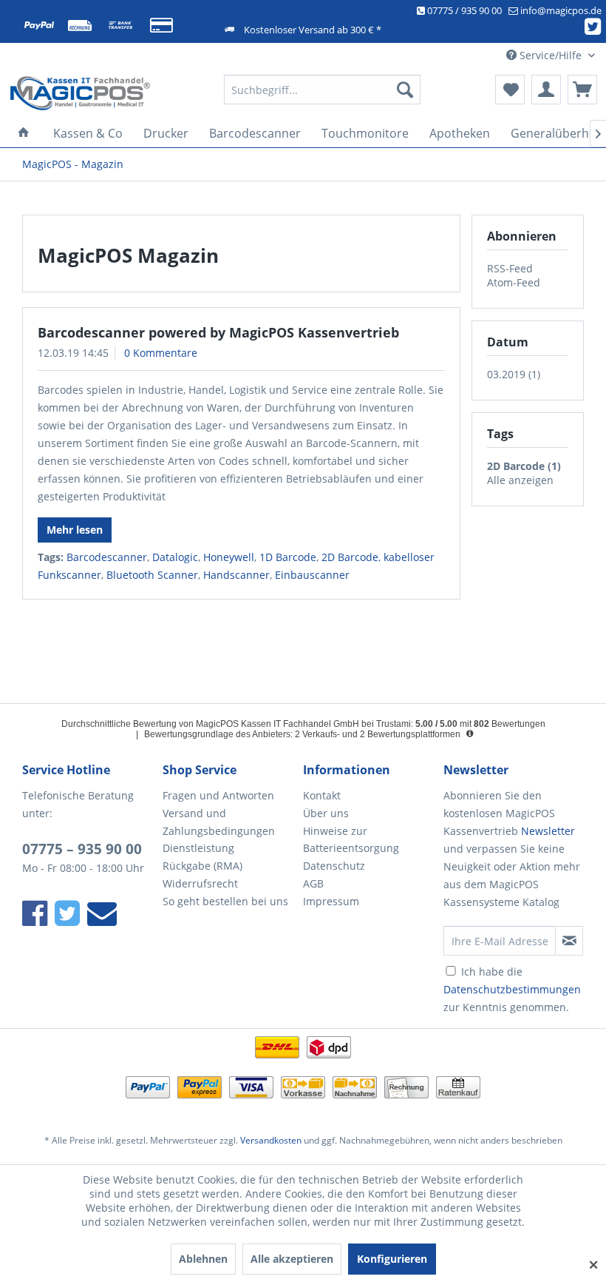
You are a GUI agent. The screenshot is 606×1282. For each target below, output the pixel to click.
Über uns (326, 813)
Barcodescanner (107, 557)
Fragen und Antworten (218, 795)
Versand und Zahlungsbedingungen (219, 822)
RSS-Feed (510, 268)
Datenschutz (334, 866)
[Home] (23, 133)
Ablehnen (203, 1259)
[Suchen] (405, 89)
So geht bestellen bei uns (225, 901)
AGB (313, 883)
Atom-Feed (513, 282)
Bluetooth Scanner (152, 575)
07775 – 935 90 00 (82, 849)
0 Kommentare (160, 353)
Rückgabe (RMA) (202, 866)
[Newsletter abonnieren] (569, 941)
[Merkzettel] (510, 89)
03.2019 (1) (513, 374)
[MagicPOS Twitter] (595, 29)
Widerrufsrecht (200, 883)
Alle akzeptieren (292, 1259)
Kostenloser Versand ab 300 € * (312, 29)
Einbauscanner (312, 575)
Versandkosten (271, 1140)
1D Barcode (287, 557)
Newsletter (548, 831)
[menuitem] (322, 89)
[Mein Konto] (546, 89)
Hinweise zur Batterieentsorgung (351, 840)
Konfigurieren (392, 1259)
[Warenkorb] (582, 89)
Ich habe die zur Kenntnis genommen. (512, 989)
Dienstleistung (198, 848)
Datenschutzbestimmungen (512, 989)
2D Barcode (349, 557)
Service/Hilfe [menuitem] (551, 55)
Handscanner (236, 575)
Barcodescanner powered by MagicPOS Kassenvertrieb (218, 332)
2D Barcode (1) (524, 466)
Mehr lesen (75, 530)
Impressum (331, 901)
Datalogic (175, 557)
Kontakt (322, 795)
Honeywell (228, 557)
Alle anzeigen (520, 480)
